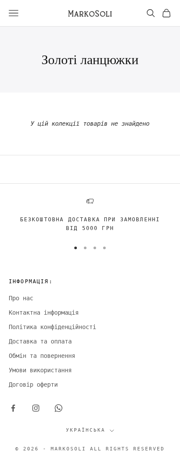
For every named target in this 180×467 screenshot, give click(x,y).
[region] (90, 215)
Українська (85, 430)
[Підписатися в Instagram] (35, 408)
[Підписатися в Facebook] (13, 408)
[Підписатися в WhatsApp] (58, 408)
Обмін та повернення (42, 355)
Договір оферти (33, 384)
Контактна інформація (44, 312)
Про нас (21, 298)
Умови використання (40, 370)
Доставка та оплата (40, 341)
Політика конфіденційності (52, 326)
